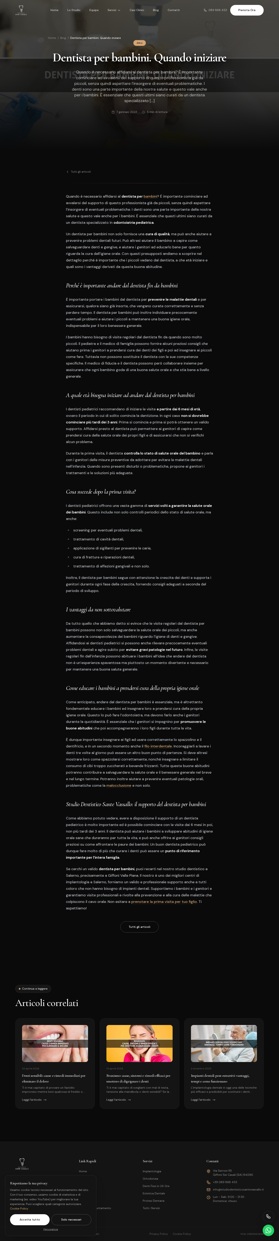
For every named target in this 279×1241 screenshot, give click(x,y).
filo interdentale (158, 746)
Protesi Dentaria (153, 1201)
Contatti (174, 10)
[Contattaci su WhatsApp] (268, 1230)
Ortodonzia (150, 1178)
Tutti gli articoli (81, 171)
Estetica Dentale (154, 1193)
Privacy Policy (159, 1234)
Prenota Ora (247, 10)
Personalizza (51, 1229)
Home (54, 10)
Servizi (112, 10)
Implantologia (152, 1171)
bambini (150, 196)
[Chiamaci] (268, 1216)
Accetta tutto (30, 1219)
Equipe (94, 10)
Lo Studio (73, 10)
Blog (156, 10)
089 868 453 (218, 10)
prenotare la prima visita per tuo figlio (164, 901)
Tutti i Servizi (151, 1208)
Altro (140, 43)
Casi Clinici (137, 10)
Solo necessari (71, 1219)
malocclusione (118, 785)
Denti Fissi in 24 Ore (156, 1186)
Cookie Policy (19, 1208)
